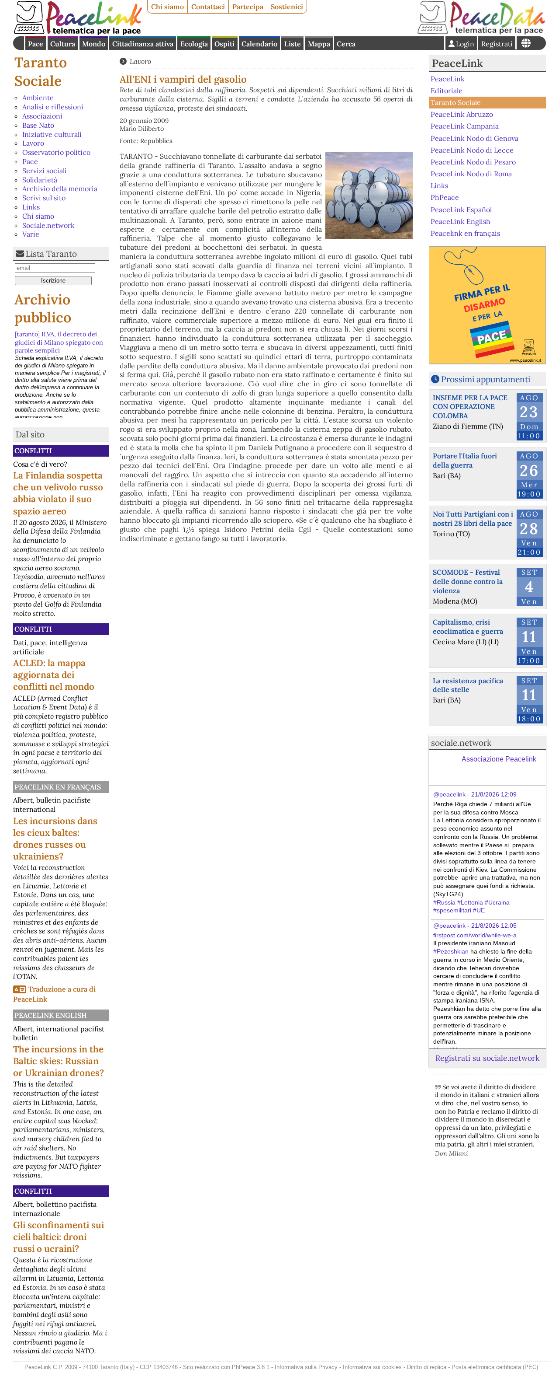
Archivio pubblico (42, 308)
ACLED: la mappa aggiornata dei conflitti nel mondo (53, 674)
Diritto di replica (426, 1367)
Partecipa (247, 6)
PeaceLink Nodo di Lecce (472, 150)
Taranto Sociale (40, 71)
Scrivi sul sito (44, 197)
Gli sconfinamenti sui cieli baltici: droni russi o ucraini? (58, 1236)
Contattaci (208, 6)
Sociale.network (48, 225)
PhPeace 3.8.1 (250, 1367)
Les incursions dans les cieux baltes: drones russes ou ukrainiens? (55, 838)
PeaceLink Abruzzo (462, 114)
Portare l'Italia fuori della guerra (465, 460)
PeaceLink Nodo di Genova (474, 137)
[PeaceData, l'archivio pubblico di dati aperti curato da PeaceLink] (481, 32)
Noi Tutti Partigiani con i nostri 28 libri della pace (473, 519)
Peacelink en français (57, 787)
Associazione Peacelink (499, 759)
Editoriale (446, 90)
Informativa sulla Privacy (306, 1367)
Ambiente (38, 97)
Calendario (259, 43)
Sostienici (287, 6)
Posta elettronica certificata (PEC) (495, 1367)
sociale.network (461, 742)
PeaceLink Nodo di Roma (471, 173)
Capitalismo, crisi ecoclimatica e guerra (468, 627)
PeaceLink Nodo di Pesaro (473, 161)
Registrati (497, 43)
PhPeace (445, 197)
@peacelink (449, 794)
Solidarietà (39, 179)
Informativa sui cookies (372, 1367)
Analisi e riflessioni (52, 106)
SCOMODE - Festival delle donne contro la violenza (468, 581)
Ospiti (224, 43)
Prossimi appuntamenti (485, 379)
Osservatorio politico (56, 152)
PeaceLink (457, 63)
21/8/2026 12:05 (494, 925)
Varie (30, 234)
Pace (35, 43)
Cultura (62, 43)
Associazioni (42, 116)
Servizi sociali (44, 170)
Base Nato (38, 125)
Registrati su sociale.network (487, 1058)
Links (31, 207)
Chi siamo (167, 6)
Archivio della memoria (59, 188)
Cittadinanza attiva (142, 43)
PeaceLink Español (461, 209)
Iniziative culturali (52, 134)
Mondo (93, 43)
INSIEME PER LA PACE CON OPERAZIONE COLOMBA (470, 406)
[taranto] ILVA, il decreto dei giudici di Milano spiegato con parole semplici (59, 342)
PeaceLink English (50, 1015)
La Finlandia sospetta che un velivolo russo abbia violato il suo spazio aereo (58, 493)
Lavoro (33, 143)
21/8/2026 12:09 (494, 794)
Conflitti (33, 450)
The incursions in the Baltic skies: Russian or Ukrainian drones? (58, 1061)
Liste (292, 43)
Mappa (319, 43)
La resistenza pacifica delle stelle (468, 685)
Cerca (346, 43)
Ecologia (194, 43)
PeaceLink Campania (465, 126)
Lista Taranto (51, 253)
